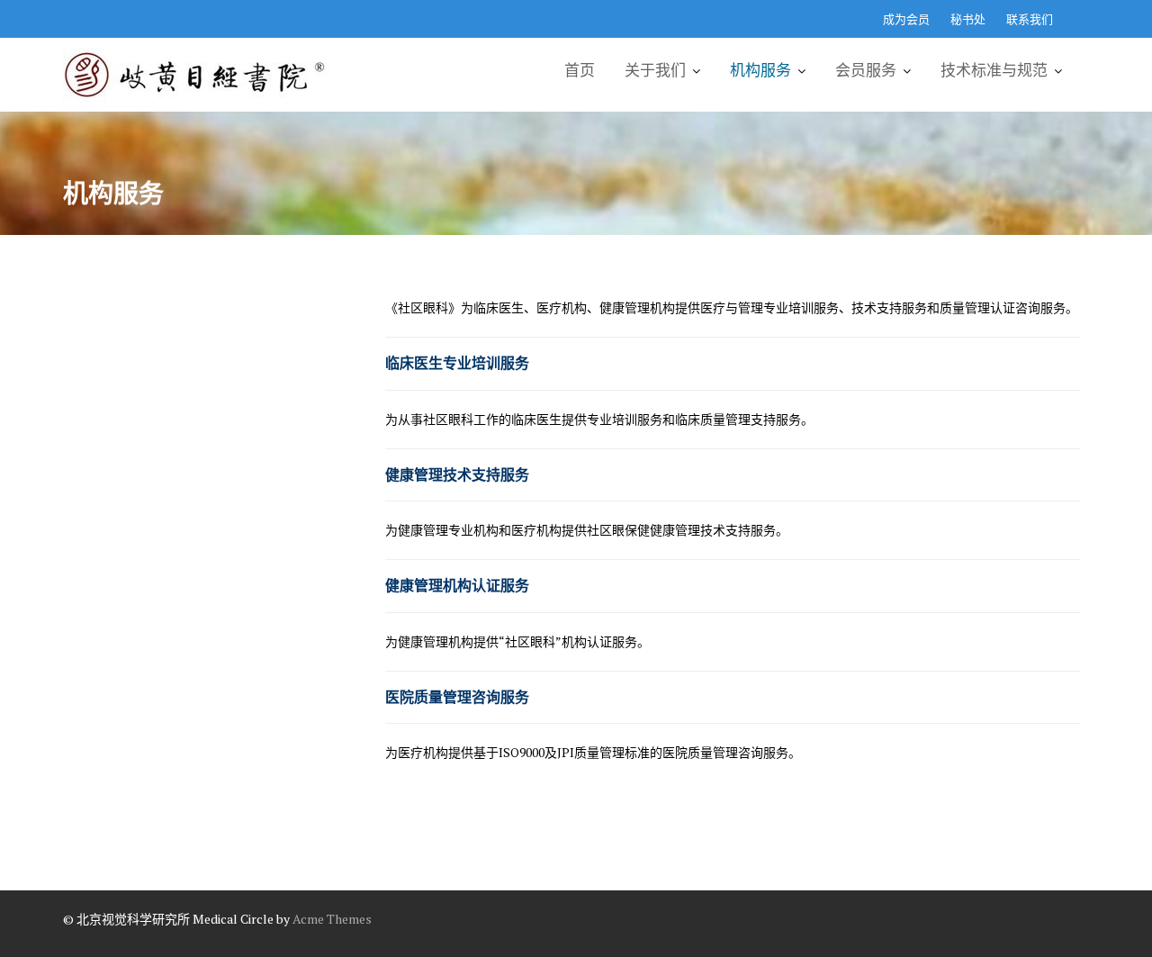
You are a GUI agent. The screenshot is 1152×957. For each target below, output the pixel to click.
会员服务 (865, 70)
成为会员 (906, 19)
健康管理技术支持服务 (457, 474)
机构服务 (760, 70)
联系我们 (1029, 19)
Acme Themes (332, 918)
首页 (579, 70)
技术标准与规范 (994, 70)
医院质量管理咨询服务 (457, 697)
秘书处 (968, 19)
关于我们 (655, 70)
